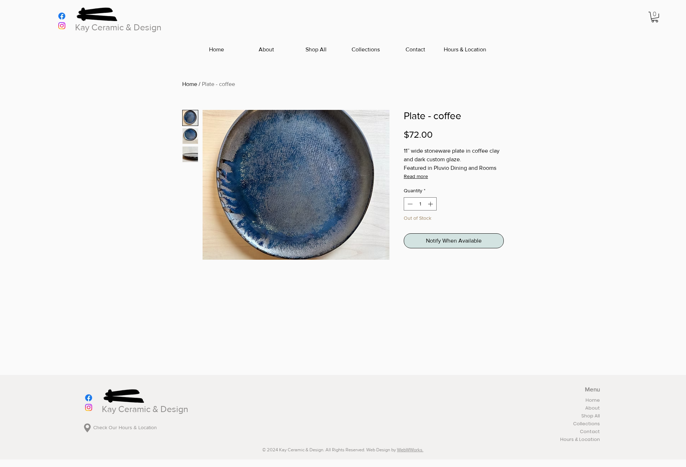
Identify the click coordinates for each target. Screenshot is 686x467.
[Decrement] (409, 204)
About (592, 408)
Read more (416, 176)
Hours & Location (580, 439)
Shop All (590, 415)
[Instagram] (61, 25)
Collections (586, 423)
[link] (654, 17)
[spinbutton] (420, 204)
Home (189, 84)
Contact (590, 431)
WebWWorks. (410, 449)
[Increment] (431, 204)
